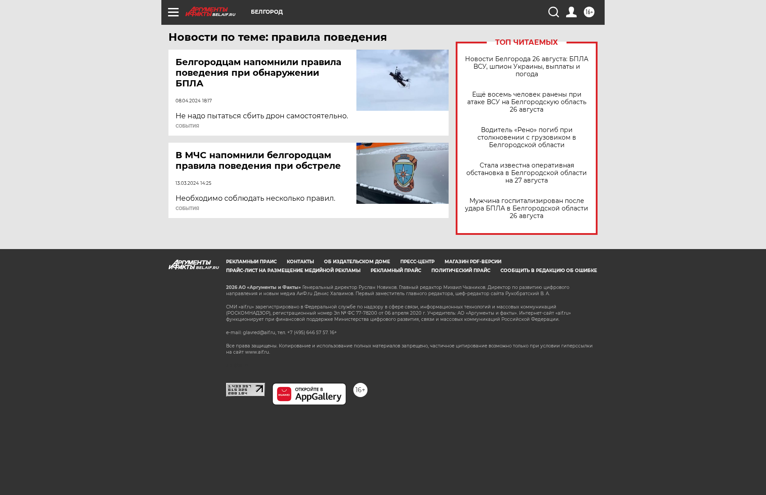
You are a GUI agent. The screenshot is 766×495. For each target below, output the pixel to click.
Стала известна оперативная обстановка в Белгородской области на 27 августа (526, 173)
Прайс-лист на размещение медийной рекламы (293, 270)
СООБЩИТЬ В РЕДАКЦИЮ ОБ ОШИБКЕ (548, 270)
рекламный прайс (396, 270)
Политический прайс (460, 270)
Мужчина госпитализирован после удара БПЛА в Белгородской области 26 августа (526, 208)
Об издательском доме (357, 262)
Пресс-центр (417, 262)
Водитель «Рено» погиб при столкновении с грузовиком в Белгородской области (526, 137)
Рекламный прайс (251, 262)
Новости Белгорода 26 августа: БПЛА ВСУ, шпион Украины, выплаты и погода (526, 66)
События (187, 126)
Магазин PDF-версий (473, 262)
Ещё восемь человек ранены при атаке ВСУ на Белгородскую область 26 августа (526, 102)
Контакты (300, 262)
